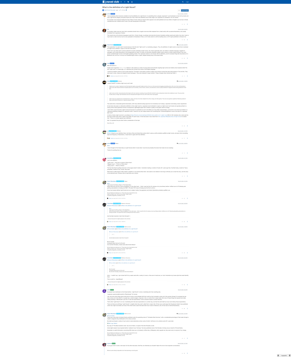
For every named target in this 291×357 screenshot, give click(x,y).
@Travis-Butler (111, 228)
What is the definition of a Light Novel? (131, 205)
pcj (108, 131)
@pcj (117, 143)
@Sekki (120, 81)
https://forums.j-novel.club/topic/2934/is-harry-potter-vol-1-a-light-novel (149, 115)
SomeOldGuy (110, 158)
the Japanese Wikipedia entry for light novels (170, 116)
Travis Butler (110, 203)
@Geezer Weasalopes (126, 203)
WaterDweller (110, 44)
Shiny (108, 81)
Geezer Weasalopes (111, 181)
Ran (108, 29)
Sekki (108, 63)
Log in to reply (185, 10)
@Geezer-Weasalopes (112, 205)
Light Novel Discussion (110, 10)
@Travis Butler (128, 226)
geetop (108, 13)
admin (108, 289)
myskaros (109, 343)
